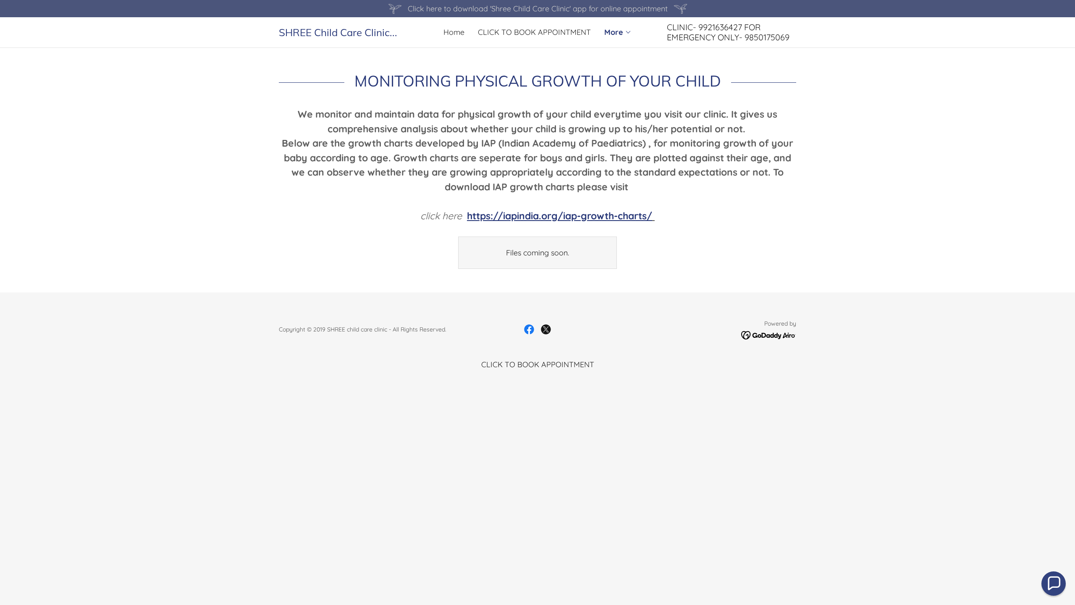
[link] (343, 33)
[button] (618, 32)
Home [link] (453, 32)
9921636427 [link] (720, 27)
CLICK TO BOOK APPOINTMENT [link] (534, 32)
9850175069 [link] (767, 37)
